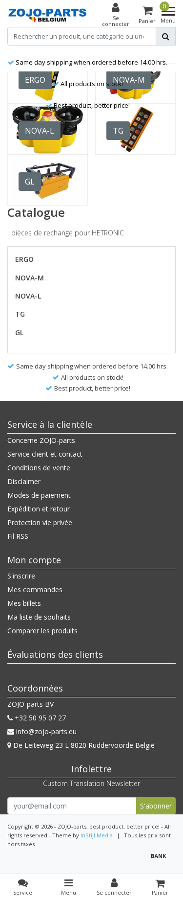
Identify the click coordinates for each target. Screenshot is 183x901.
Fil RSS (17, 536)
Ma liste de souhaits (39, 617)
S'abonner (156, 805)
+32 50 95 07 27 (39, 717)
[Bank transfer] (161, 860)
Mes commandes (34, 589)
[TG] (135, 129)
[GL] (47, 180)
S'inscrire (21, 575)
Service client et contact (44, 454)
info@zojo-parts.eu (46, 731)
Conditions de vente (38, 467)
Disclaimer (24, 481)
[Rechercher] (165, 36)
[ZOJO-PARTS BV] (47, 15)
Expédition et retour (38, 508)
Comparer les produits (42, 630)
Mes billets (24, 603)
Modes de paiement (39, 495)
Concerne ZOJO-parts (41, 440)
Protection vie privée (39, 522)
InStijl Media (97, 835)
